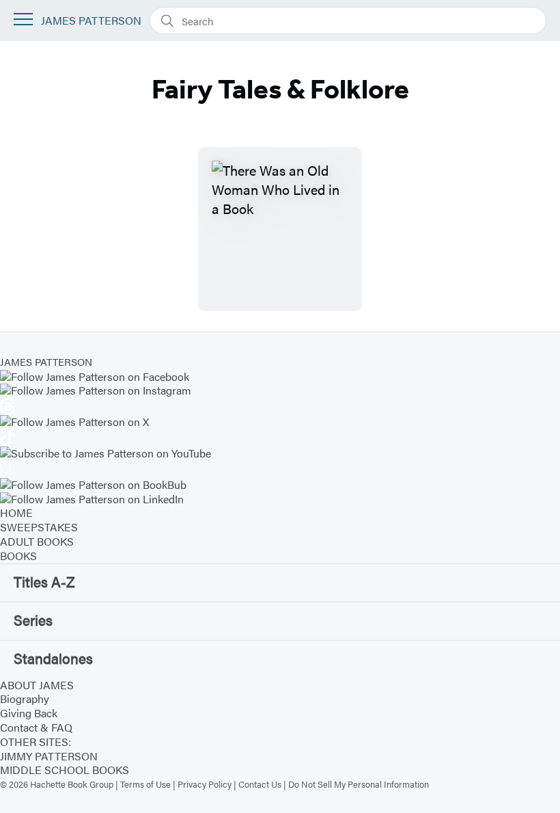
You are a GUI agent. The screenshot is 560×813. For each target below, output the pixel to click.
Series (33, 619)
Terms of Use (145, 783)
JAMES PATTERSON (91, 21)
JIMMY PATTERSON (49, 756)
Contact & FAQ (36, 727)
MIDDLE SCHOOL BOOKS (64, 769)
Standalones (53, 658)
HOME (16, 512)
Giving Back (28, 713)
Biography (24, 698)
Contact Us (259, 783)
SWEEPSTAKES (39, 527)
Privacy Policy (205, 783)
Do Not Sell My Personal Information (358, 783)
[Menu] (23, 19)
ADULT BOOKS (37, 541)
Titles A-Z (44, 581)
